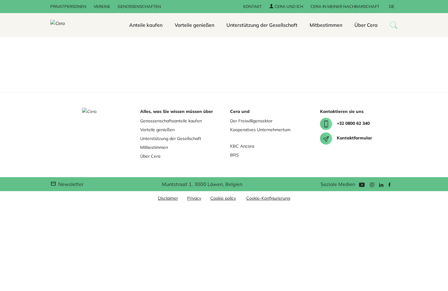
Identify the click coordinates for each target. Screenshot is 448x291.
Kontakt (252, 6)
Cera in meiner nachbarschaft (345, 6)
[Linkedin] (381, 184)
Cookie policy (223, 198)
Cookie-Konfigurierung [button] (268, 198)
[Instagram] (372, 184)
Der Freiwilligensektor (251, 121)
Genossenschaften (139, 6)
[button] (394, 25)
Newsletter (70, 184)
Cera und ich (288, 6)
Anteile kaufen (145, 25)
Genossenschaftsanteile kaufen (171, 121)
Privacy (194, 198)
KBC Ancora (242, 146)
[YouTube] (362, 184)
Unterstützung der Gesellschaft (261, 25)
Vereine (102, 6)
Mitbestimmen (326, 25)
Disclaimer (168, 198)
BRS (234, 155)
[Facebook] (389, 184)
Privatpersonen (68, 6)
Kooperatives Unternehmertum (260, 129)
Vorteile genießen (194, 25)
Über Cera (366, 25)
